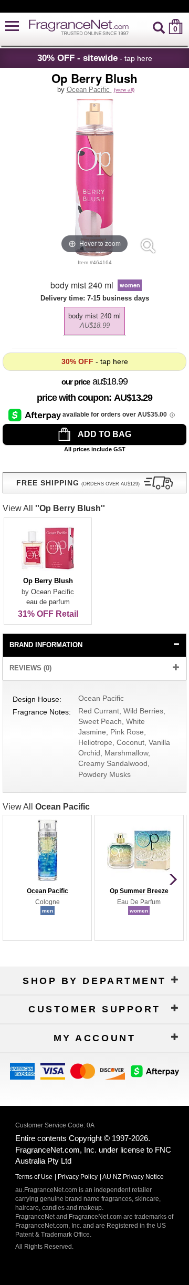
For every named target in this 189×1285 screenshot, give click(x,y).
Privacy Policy (78, 1176)
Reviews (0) (30, 668)
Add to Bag (103, 434)
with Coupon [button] (73, 397)
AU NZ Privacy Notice (133, 1176)
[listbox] (94, 318)
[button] (12, 26)
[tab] (94, 645)
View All (54, 508)
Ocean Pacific (89, 90)
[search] (159, 26)
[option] (94, 321)
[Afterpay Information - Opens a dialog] (35, 414)
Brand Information (45, 645)
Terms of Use (33, 1176)
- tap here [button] (94, 58)
